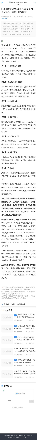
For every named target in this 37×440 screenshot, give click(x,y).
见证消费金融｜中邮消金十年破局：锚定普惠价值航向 (24, 315)
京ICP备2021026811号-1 (22, 438)
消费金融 (6, 304)
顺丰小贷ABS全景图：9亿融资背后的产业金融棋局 (24, 361)
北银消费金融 (21, 304)
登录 (16, 394)
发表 (31, 401)
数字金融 (4, 18)
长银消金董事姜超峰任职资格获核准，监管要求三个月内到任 (24, 327)
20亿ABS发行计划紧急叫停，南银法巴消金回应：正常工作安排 (24, 338)
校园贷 (13, 304)
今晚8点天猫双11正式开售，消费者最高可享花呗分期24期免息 (24, 372)
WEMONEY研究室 (18, 320)
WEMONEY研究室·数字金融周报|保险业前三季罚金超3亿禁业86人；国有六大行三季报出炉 (24, 349)
